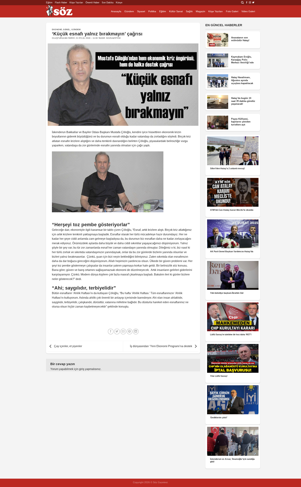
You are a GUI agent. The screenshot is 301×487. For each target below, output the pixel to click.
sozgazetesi (113, 38)
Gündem (129, 11)
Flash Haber (61, 2)
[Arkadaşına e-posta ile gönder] (123, 331)
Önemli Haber (92, 2)
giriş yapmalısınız (90, 369)
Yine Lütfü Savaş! (218, 376)
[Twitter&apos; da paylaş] (117, 331)
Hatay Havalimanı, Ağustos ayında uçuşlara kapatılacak (242, 80)
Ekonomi (57, 29)
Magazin (200, 11)
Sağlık (189, 11)
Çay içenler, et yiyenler (67, 346)
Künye (119, 2)
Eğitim (49, 2)
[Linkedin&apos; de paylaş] (136, 331)
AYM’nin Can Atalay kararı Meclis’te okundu (231, 210)
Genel (66, 29)
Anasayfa (116, 11)
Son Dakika (107, 2)
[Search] (242, 2)
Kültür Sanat (176, 11)
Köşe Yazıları (76, 2)
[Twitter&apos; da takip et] (253, 2)
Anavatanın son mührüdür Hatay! (240, 39)
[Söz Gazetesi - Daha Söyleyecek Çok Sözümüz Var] (63, 11)
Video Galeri (248, 11)
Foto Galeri (232, 11)
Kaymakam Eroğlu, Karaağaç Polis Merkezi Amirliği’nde (242, 59)
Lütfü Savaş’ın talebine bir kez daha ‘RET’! (231, 335)
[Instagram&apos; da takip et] (250, 2)
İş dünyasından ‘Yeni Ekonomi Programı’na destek (161, 346)
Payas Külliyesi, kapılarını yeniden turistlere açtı (240, 122)
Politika (152, 11)
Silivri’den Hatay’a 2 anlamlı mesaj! (227, 168)
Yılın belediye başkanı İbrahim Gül (226, 293)
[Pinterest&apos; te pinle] (129, 331)
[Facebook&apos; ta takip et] (247, 2)
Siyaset (141, 11)
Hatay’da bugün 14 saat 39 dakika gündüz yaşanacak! (243, 101)
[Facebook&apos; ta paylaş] (111, 331)
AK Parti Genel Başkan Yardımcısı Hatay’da (231, 251)
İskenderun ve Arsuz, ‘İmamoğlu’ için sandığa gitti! (232, 460)
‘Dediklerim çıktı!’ (218, 418)
